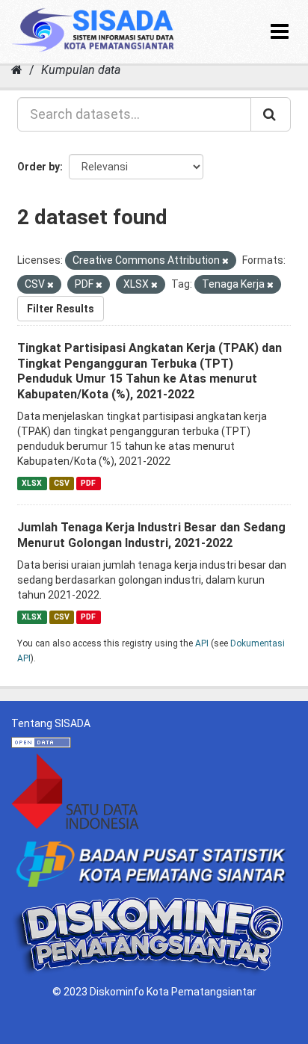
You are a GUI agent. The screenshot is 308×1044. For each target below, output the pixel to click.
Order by (38, 167)
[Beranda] (16, 70)
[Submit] (270, 114)
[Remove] (225, 261)
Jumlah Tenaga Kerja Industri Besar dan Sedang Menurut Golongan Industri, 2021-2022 (151, 535)
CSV (62, 483)
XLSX (32, 483)
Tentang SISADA (50, 723)
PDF (88, 483)
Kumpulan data (80, 70)
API (202, 643)
